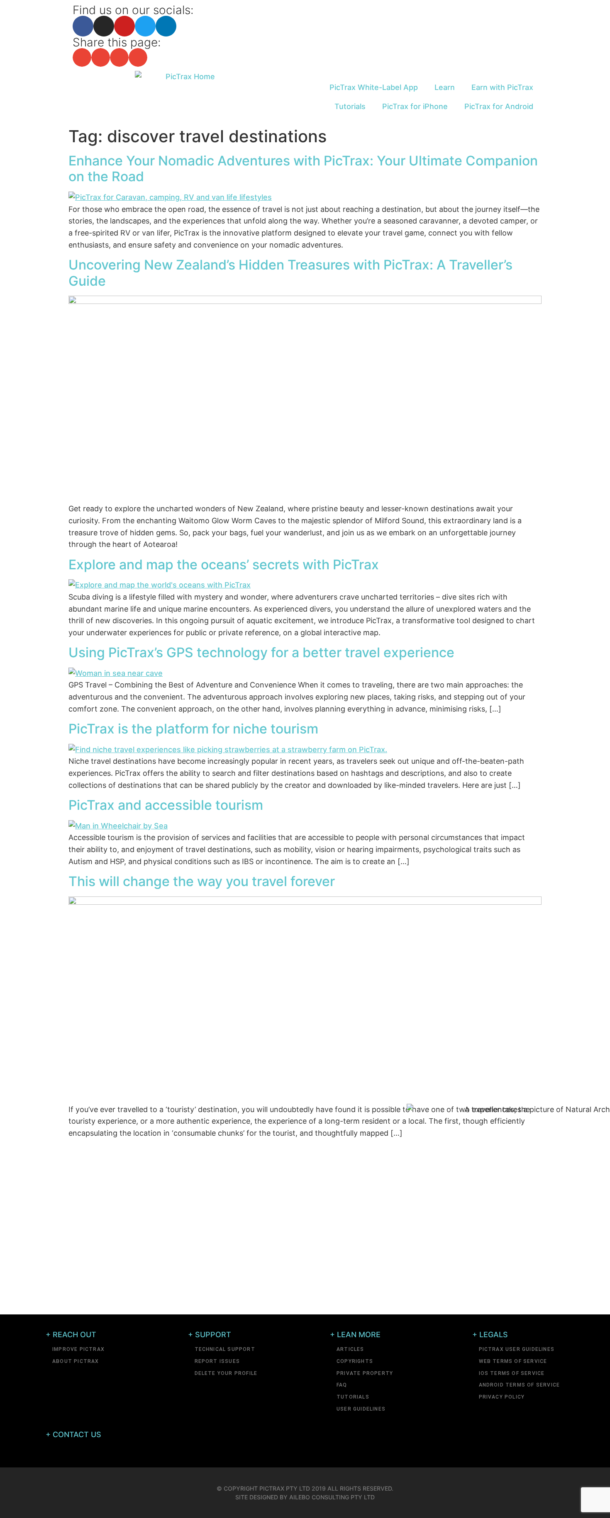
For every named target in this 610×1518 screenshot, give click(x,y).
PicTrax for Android (498, 106)
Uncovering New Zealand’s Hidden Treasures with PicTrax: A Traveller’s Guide (290, 273)
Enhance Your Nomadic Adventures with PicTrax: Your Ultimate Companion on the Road (303, 169)
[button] (82, 57)
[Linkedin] (166, 26)
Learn (444, 87)
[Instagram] (103, 26)
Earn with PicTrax (502, 87)
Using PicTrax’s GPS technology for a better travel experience (261, 652)
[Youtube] (124, 26)
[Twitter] (145, 26)
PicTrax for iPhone (415, 106)
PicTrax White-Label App (373, 87)
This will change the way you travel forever (201, 881)
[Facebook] (83, 26)
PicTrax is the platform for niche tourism (193, 729)
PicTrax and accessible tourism (165, 805)
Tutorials (350, 106)
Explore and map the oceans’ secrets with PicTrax (223, 564)
